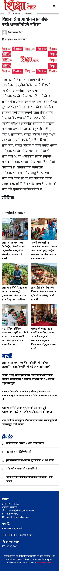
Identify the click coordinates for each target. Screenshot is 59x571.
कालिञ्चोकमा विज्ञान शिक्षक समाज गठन (25, 443)
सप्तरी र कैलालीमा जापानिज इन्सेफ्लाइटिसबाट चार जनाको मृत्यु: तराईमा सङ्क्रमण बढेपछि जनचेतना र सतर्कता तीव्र (29, 395)
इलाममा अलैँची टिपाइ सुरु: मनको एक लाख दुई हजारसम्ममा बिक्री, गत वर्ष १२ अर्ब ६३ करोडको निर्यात (27, 410)
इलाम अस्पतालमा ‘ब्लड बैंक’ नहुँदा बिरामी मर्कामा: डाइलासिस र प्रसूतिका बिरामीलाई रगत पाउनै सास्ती (26, 365)
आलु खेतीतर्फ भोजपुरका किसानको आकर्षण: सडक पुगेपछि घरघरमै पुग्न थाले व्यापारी (29, 422)
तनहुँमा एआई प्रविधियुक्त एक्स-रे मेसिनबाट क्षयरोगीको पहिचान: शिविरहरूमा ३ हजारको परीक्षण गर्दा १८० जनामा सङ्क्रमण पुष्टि (28, 379)
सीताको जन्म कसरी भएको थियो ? (22, 469)
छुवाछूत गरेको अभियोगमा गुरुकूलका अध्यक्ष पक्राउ (30, 460)
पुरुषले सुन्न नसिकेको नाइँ (18, 452)
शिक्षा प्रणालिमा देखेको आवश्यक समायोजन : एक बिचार (29, 479)
